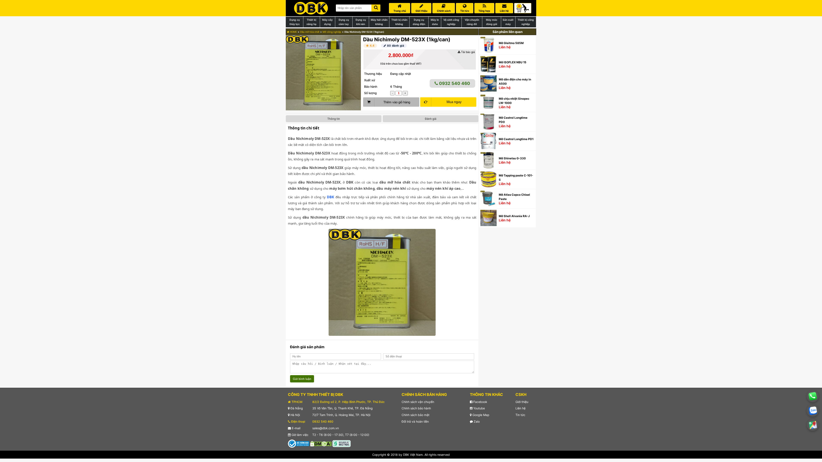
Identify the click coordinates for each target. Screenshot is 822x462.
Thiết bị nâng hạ (311, 22)
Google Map (480, 415)
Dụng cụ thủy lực (294, 22)
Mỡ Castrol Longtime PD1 (516, 139)
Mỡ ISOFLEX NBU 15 (512, 62)
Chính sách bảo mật (415, 415)
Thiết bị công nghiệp (526, 22)
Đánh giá (430, 118)
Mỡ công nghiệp (332, 31)
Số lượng (370, 93)
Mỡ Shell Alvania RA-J (514, 216)
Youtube (478, 408)
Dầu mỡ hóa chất (309, 31)
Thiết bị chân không (399, 22)
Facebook (479, 402)
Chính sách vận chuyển (418, 402)
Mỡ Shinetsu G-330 (512, 158)
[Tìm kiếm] (375, 7)
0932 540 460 (454, 83)
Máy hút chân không (379, 22)
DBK (330, 197)
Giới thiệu (521, 402)
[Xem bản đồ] (812, 425)
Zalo (476, 421)
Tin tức (520, 415)
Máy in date (435, 22)
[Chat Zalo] (812, 410)
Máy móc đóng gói (491, 22)
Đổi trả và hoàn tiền (415, 421)
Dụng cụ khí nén (361, 22)
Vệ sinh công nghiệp (451, 22)
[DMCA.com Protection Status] (321, 443)
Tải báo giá (467, 52)
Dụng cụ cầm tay (344, 22)
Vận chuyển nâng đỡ (472, 22)
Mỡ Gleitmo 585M (511, 43)
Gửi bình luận (302, 379)
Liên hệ (520, 408)
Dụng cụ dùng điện (419, 22)
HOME (293, 31)
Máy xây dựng (327, 22)
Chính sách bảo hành (416, 408)
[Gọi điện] (812, 396)
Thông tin (333, 118)
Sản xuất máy (508, 22)
